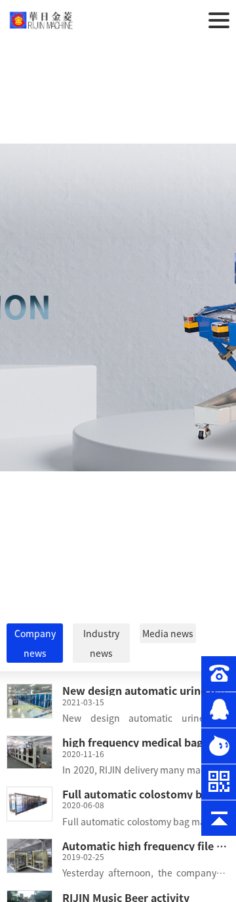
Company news (35, 643)
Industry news (101, 643)
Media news (167, 633)
